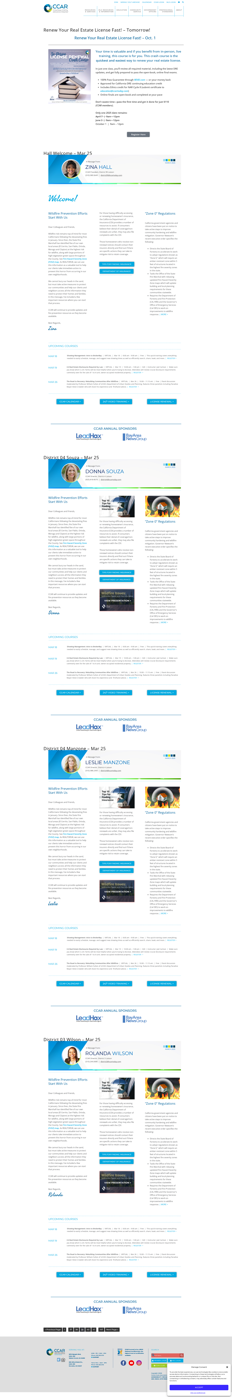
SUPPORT (95, 1357)
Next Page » (112, 1329)
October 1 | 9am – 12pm (110, 124)
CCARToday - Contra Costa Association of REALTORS (57, 8)
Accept (199, 1387)
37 (71, 1329)
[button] (227, 1367)
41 (94, 1329)
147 (102, 1329)
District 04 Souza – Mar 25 (71, 457)
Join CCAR (160, 1365)
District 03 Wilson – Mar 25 (72, 1039)
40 (89, 1329)
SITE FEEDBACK (165, 1379)
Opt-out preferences (197, 1393)
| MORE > (163, 314)
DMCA (157, 1379)
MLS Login (176, 1360)
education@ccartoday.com (114, 91)
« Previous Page (53, 1329)
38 (77, 1329)
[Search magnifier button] (182, 1355)
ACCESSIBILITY (156, 1377)
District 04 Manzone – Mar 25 (75, 748)
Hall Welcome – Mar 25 (68, 153)
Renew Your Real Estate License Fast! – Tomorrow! (97, 30)
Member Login (159, 1360)
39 (83, 1329)
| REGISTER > (170, 358)
